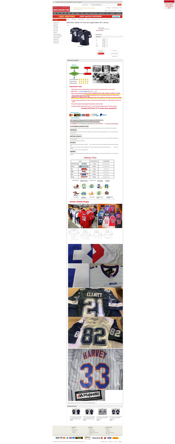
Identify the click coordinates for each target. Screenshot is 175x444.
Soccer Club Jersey (57, 34)
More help (108, 433)
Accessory (112, 13)
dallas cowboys (81, 19)
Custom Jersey (56, 22)
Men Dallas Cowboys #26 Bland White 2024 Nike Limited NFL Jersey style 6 (103, 417)
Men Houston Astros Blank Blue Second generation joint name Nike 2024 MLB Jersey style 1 (76, 417)
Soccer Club (102, 13)
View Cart (106, 10)
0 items (112, 10)
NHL (66, 13)
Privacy (115, 441)
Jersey (88, 19)
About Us (107, 428)
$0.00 (115, 10)
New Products (108, 7)
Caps (107, 13)
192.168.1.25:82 (63, 441)
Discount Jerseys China (70, 441)
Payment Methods (115, 7)
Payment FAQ (114, 56)
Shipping (110, 441)
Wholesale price (92, 431)
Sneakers (118, 13)
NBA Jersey (56, 25)
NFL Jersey (56, 29)
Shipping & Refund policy (94, 432)
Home (54, 13)
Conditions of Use (104, 441)
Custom (87, 13)
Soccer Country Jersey (58, 35)
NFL (58, 13)
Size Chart (115, 50)
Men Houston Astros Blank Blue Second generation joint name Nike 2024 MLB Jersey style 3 (89, 417)
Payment (90, 428)
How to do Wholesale (110, 432)
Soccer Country (93, 13)
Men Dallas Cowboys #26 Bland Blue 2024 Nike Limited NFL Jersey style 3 (116, 417)
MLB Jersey (72, 402)
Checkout (120, 10)
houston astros (78, 402)
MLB (62, 13)
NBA (69, 13)
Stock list (90, 433)
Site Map (74, 432)
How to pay (108, 431)
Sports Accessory (57, 37)
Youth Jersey (56, 42)
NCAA (73, 13)
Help (120, 7)
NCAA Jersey (56, 27)
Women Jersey (56, 41)
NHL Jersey (56, 30)
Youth (82, 13)
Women (77, 13)
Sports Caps (56, 39)
